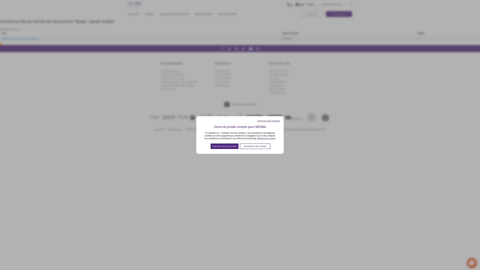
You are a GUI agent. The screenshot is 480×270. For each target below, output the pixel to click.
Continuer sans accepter (268, 121)
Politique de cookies (266, 138)
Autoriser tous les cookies (224, 146)
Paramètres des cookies (255, 146)
